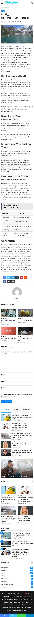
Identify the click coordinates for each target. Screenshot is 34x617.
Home (4, 7)
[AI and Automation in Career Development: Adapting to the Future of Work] (6, 436)
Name (3, 374)
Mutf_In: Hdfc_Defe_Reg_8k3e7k (8, 320)
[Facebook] (4, 277)
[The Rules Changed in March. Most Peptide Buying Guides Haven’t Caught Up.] (6, 535)
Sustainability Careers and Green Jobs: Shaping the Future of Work (22, 417)
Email (3, 381)
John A (5, 22)
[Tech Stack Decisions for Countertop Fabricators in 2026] (6, 544)
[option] (17, 468)
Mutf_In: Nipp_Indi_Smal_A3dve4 (14, 476)
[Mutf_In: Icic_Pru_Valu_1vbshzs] (25, 313)
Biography (5, 567)
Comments (26, 409)
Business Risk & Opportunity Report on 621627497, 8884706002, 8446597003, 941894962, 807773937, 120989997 (21, 552)
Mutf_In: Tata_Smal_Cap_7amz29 (25, 338)
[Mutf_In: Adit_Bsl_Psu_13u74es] (8, 331)
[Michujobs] (11, 2)
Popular (6, 409)
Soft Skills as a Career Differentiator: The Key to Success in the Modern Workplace (20, 426)
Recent (16, 409)
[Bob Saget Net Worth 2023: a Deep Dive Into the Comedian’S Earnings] (6, 452)
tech (8, 7)
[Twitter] (9, 277)
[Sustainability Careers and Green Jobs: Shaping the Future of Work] (6, 417)
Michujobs (5, 570)
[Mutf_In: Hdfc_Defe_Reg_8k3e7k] (8, 313)
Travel (4, 587)
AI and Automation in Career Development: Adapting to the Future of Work (22, 435)
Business (4, 578)
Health (4, 581)
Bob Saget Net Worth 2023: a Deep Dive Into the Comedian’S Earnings (22, 452)
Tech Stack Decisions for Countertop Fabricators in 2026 (22, 542)
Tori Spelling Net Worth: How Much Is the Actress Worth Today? (21, 444)
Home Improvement (8, 584)
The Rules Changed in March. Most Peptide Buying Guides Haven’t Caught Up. (21, 535)
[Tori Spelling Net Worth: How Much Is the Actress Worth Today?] (6, 444)
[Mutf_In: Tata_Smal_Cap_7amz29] (25, 331)
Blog (3, 576)
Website (3, 387)
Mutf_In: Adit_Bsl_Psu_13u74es (8, 337)
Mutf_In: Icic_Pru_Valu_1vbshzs (25, 319)
